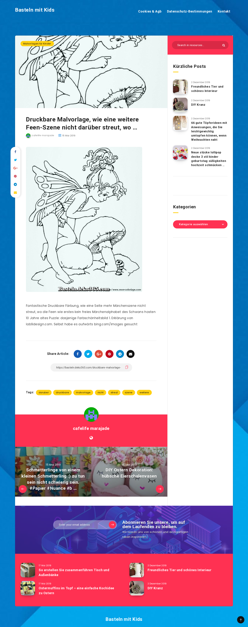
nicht (101, 392)
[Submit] (223, 45)
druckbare (62, 392)
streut (114, 392)
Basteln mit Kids (35, 10)
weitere (144, 392)
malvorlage (83, 392)
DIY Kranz (198, 104)
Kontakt (224, 11)
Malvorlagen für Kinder (37, 43)
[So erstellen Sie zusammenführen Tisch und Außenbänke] (28, 570)
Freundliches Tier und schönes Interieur (207, 88)
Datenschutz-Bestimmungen (189, 11)
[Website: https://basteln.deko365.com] (91, 438)
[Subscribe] (112, 524)
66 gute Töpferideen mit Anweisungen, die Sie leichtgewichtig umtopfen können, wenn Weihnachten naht (209, 131)
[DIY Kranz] (180, 105)
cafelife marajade (91, 428)
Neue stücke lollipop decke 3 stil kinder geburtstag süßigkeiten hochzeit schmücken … (208, 159)
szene (129, 392)
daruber (44, 392)
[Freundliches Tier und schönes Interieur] (180, 87)
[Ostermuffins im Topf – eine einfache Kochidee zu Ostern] (28, 588)
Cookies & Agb (150, 11)
